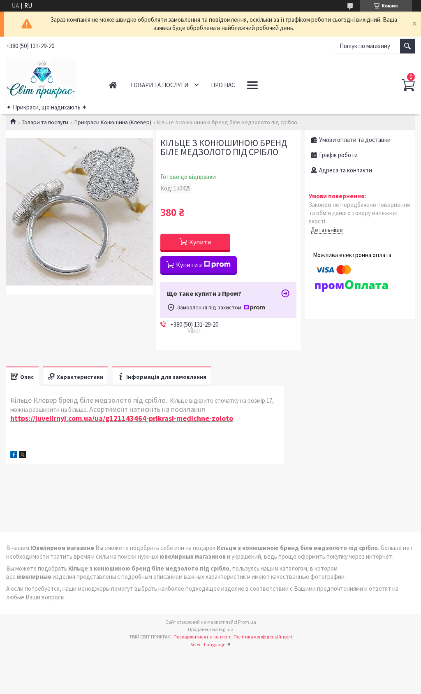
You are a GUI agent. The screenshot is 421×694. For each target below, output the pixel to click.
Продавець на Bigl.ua (211, 629)
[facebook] (13, 456)
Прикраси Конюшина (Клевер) (112, 122)
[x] (22, 456)
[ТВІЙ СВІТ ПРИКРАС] (49, 78)
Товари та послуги (159, 85)
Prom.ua (247, 622)
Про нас (223, 85)
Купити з (189, 264)
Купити (200, 242)
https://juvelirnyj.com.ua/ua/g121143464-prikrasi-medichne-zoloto (121, 418)
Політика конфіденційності (263, 637)
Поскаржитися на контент (202, 637)
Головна (113, 85)
